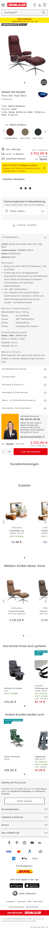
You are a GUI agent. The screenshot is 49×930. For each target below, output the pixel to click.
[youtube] (32, 843)
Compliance (10, 901)
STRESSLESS (6, 99)
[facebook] (9, 843)
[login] (40, 5)
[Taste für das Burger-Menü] (3, 4)
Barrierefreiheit (32, 907)
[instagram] (24, 843)
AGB (29, 901)
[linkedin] (39, 843)
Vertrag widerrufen (37, 927)
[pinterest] (17, 843)
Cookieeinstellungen (16, 907)
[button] (10, 133)
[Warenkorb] (45, 5)
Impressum (21, 901)
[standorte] (35, 5)
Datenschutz (38, 901)
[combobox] (6, 451)
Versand (43, 159)
